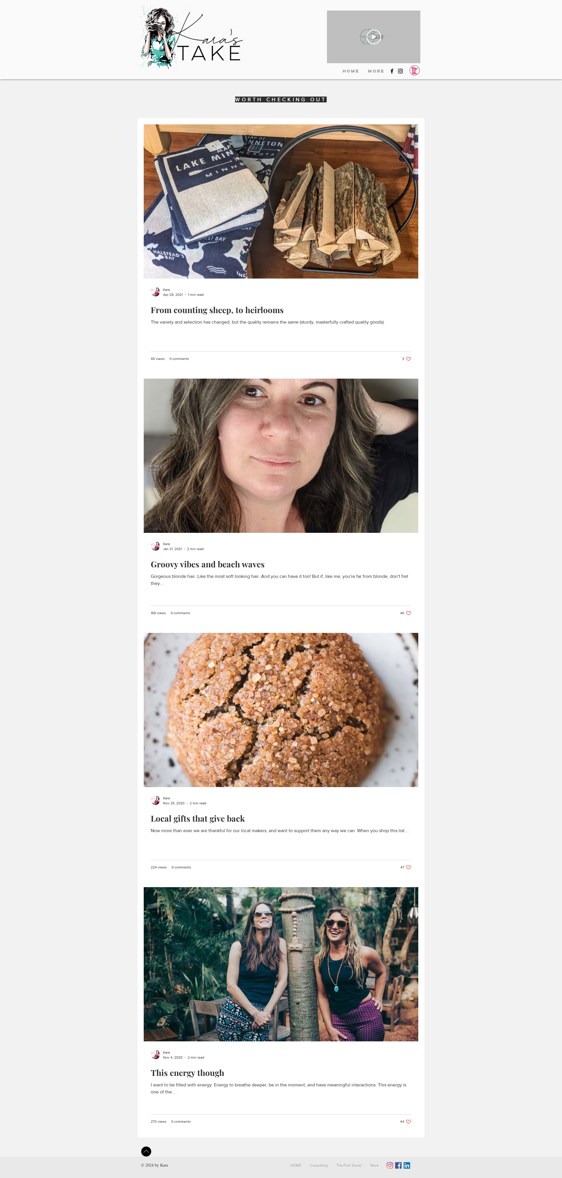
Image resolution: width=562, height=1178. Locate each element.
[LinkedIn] (407, 1165)
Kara (164, 1165)
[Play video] (373, 37)
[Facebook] (398, 1165)
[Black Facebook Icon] (392, 71)
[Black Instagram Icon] (400, 71)
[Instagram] (390, 1165)
